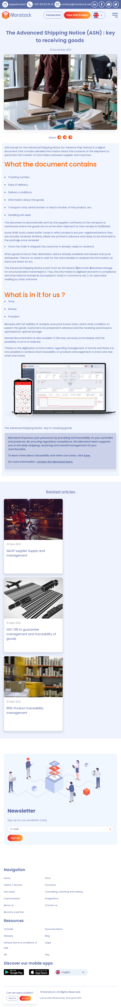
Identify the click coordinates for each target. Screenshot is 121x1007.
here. (87, 455)
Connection (53, 15)
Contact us (51, 905)
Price (47, 878)
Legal (48, 942)
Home (7, 878)
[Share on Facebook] (70, 138)
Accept (25, 998)
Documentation (54, 929)
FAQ (47, 954)
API (5, 954)
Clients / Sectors (13, 885)
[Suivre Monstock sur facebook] (102, 4)
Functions (50, 885)
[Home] (16, 15)
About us (9, 905)
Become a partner (14, 912)
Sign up (15, 838)
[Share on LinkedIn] (65, 138)
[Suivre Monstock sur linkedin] (95, 4)
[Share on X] (59, 138)
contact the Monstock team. (55, 462)
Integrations (51, 898)
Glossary (8, 935)
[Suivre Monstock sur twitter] (116, 4)
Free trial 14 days (77, 15)
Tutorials (8, 929)
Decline (12, 998)
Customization (12, 898)
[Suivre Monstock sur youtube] (109, 4)
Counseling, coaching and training (64, 891)
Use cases (9, 891)
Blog (47, 935)
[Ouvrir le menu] (115, 15)
